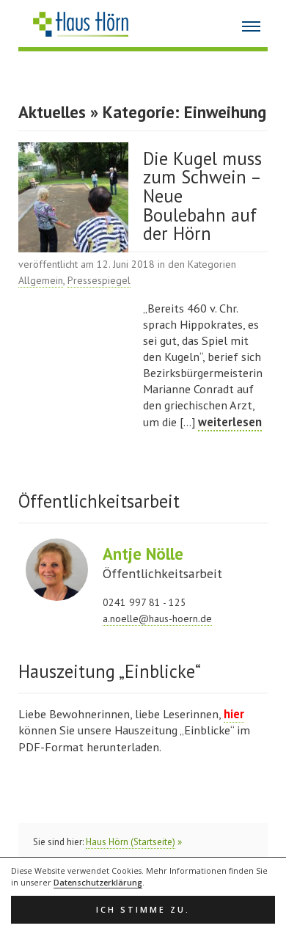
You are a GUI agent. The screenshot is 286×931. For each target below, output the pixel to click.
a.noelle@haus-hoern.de (157, 618)
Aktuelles (52, 112)
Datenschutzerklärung (98, 882)
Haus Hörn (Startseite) (130, 842)
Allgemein (40, 280)
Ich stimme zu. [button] (143, 910)
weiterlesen (230, 422)
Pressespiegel (99, 280)
